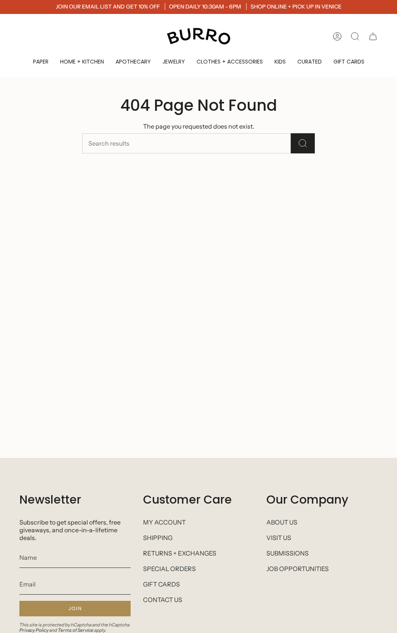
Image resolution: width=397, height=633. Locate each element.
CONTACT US (162, 600)
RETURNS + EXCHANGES (179, 553)
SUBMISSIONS (287, 553)
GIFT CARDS (161, 584)
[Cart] (373, 36)
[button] (40, 62)
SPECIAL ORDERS (169, 569)
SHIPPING (158, 538)
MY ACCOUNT (164, 522)
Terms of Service (75, 630)
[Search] (303, 143)
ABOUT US (281, 522)
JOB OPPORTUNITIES (297, 569)
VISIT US (278, 538)
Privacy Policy (33, 630)
